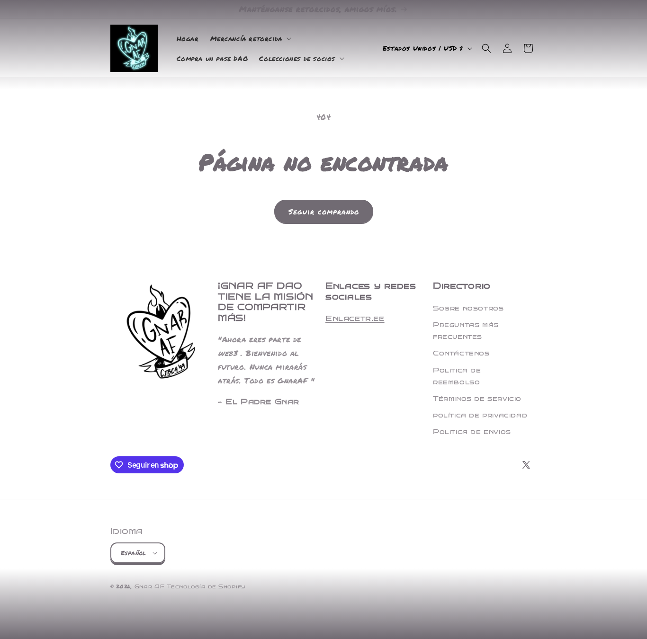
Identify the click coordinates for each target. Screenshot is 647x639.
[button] (250, 38)
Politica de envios (472, 432)
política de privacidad (480, 415)
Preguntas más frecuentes (466, 331)
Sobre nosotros (468, 308)
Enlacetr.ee (355, 318)
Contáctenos (461, 353)
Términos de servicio (477, 399)
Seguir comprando (323, 211)
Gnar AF (150, 587)
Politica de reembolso (457, 376)
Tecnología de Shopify (206, 587)
